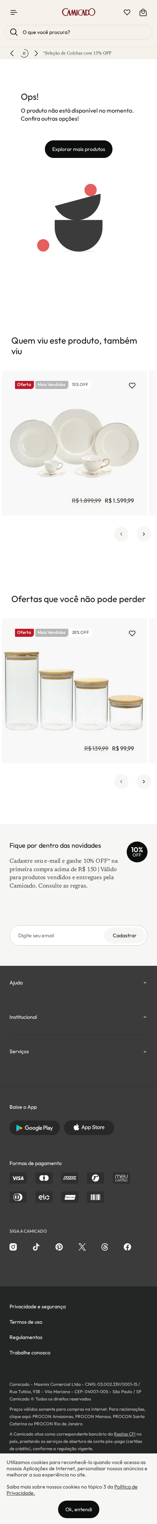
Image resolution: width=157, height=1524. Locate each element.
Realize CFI (124, 1434)
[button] (121, 534)
